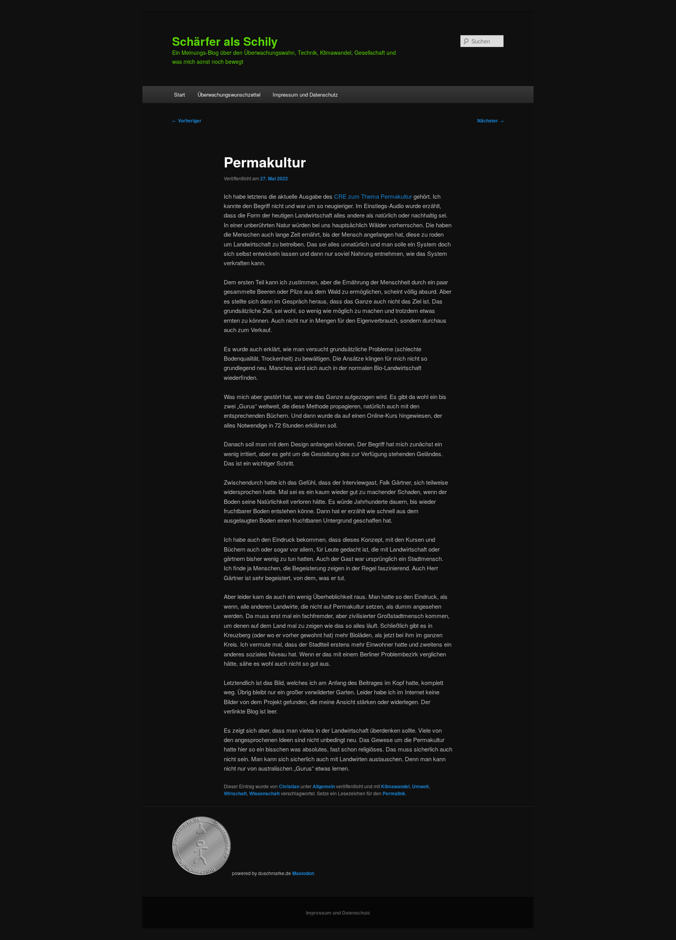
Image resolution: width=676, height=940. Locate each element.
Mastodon (303, 873)
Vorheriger (186, 120)
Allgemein (324, 786)
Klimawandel (395, 786)
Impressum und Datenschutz (305, 94)
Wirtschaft (235, 793)
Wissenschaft (264, 793)
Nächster (490, 120)
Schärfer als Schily (225, 40)
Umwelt (420, 786)
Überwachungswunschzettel (229, 94)
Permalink (394, 793)
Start (179, 94)
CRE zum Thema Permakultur (373, 196)
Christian (289, 786)
